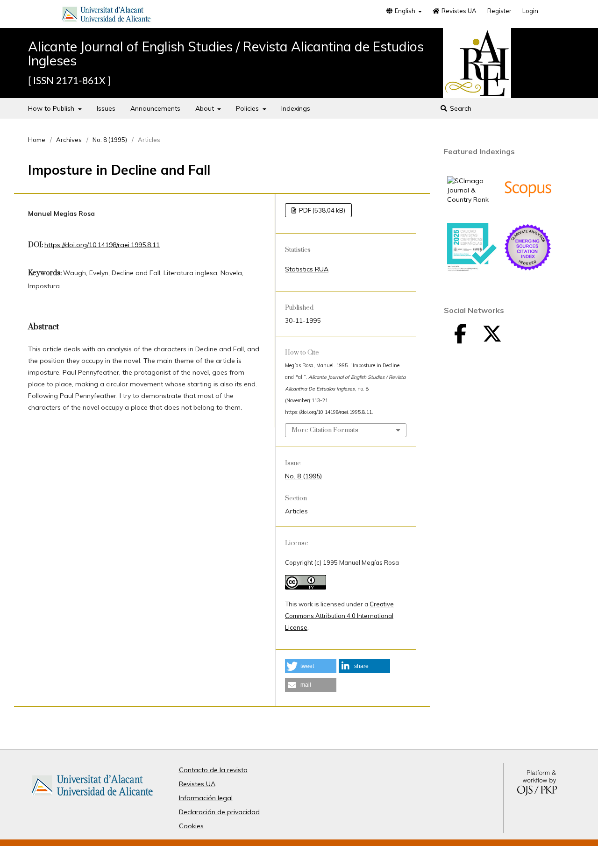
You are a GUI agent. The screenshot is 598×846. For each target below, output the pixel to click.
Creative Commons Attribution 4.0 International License (339, 615)
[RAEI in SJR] (472, 199)
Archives (69, 139)
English (405, 10)
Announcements (155, 108)
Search (459, 108)
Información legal (206, 798)
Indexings (295, 108)
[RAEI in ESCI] (528, 269)
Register (499, 10)
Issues (106, 108)
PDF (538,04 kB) (321, 210)
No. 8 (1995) (110, 139)
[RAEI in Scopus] (528, 211)
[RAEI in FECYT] (472, 269)
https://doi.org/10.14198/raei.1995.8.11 (102, 245)
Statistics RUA (306, 269)
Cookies (191, 826)
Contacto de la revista (213, 770)
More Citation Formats (325, 430)
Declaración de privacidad (219, 812)
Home (36, 139)
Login (530, 10)
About (205, 108)
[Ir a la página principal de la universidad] (106, 16)
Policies (248, 108)
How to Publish (52, 108)
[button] (310, 666)
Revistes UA (458, 10)
